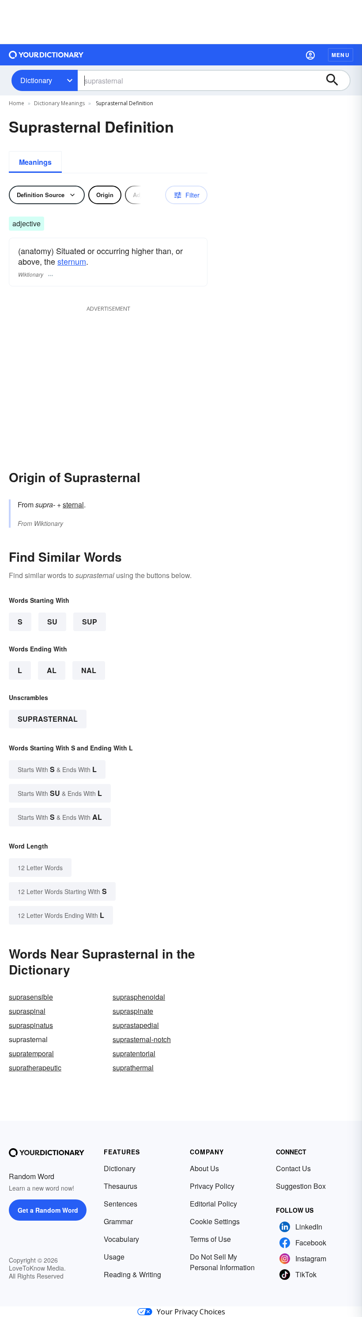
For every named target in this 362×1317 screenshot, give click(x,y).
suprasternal (48, 719)
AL (52, 670)
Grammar (118, 1221)
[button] (310, 55)
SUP (89, 622)
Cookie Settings (215, 1221)
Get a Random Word (48, 1210)
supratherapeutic (35, 1067)
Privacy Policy (212, 1186)
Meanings (35, 162)
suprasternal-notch (142, 1039)
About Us (204, 1168)
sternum (71, 261)
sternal (73, 504)
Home (16, 103)
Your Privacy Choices (191, 1312)
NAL (88, 670)
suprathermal (133, 1067)
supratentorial (134, 1053)
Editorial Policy (213, 1204)
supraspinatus (31, 1025)
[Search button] (336, 80)
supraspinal (27, 1011)
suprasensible (31, 997)
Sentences (120, 1204)
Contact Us (293, 1168)
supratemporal (31, 1053)
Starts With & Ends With (57, 769)
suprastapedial (136, 1025)
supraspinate (133, 1011)
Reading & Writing (132, 1274)
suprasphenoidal (139, 997)
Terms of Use (210, 1239)
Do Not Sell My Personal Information (222, 1262)
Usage (114, 1257)
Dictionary (36, 80)
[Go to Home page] (46, 55)
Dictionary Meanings (59, 103)
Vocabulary (121, 1239)
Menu (341, 55)
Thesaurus (120, 1186)
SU (52, 622)
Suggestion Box (301, 1186)
